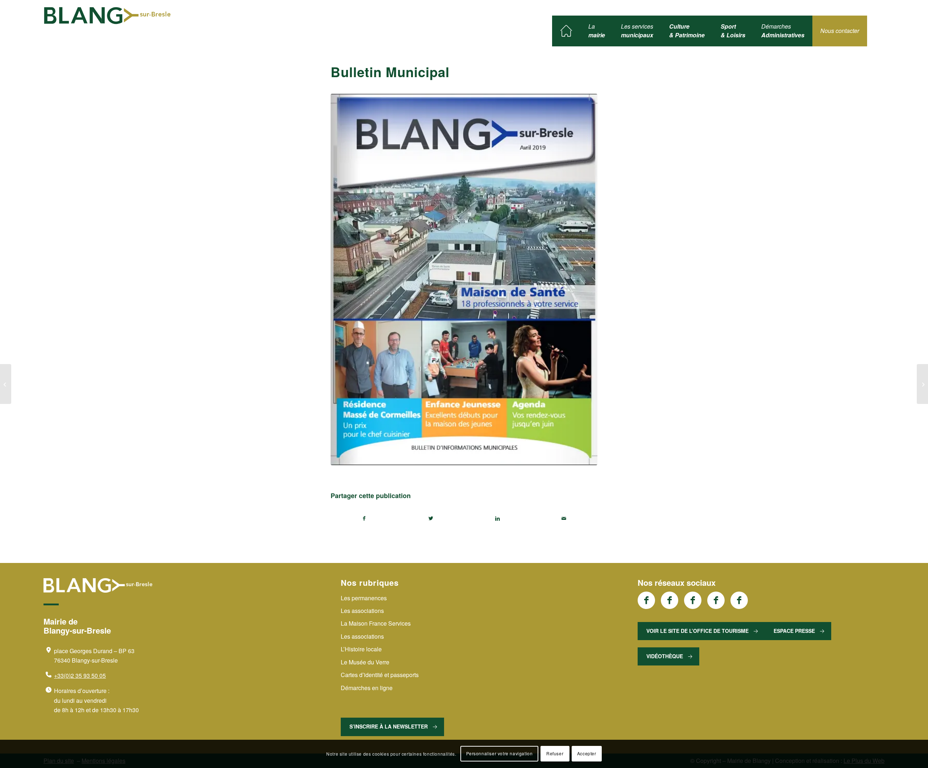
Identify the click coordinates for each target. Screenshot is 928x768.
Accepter (586, 754)
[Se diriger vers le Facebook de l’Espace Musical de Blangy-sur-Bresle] (739, 600)
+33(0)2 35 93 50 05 (80, 675)
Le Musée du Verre (365, 662)
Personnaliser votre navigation (499, 754)
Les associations (362, 610)
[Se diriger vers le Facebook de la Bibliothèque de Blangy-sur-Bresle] (692, 600)
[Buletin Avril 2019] (464, 280)
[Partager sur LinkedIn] (497, 518)
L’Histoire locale (361, 649)
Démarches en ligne (367, 688)
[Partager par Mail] (564, 518)
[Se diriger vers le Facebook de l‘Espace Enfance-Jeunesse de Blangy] (669, 600)
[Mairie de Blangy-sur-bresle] (107, 15)
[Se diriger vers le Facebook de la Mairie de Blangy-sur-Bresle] (646, 600)
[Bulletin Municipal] (5, 384)
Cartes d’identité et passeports (380, 675)
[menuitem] (566, 31)
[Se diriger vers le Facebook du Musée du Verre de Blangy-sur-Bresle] (716, 600)
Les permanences (364, 598)
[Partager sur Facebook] (364, 518)
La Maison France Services (376, 623)
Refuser (554, 754)
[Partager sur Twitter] (431, 518)
